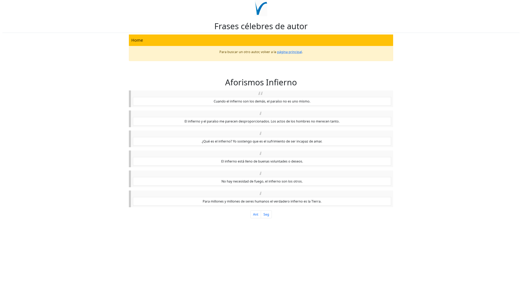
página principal (289, 52)
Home (137, 40)
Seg (266, 214)
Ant (255, 214)
